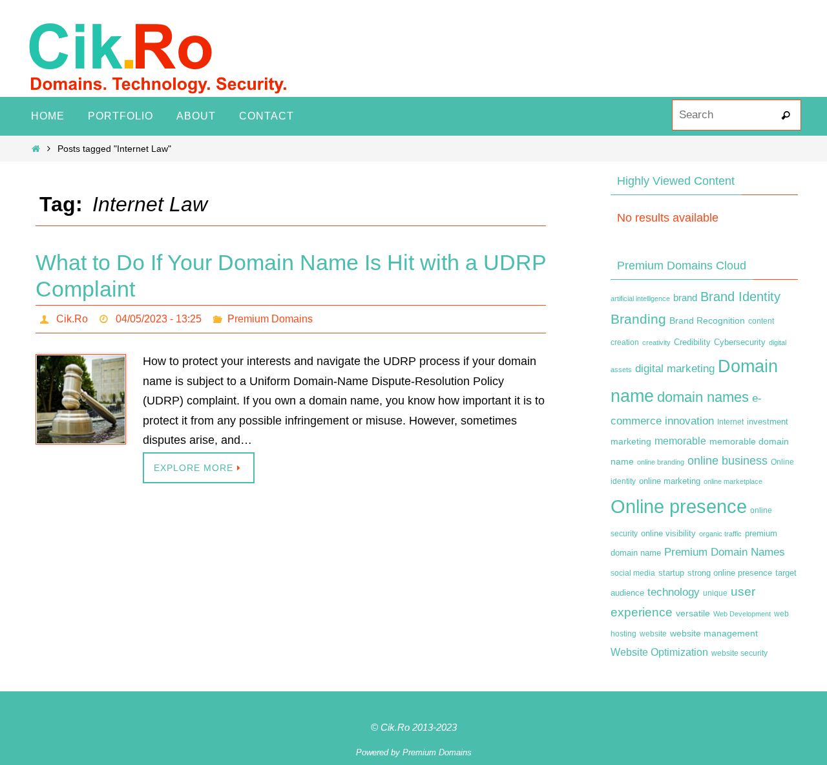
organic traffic (720, 534)
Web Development (742, 614)
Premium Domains (270, 318)
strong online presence (729, 573)
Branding (638, 319)
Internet (730, 421)
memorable (680, 440)
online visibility (668, 533)
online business (727, 460)
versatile (693, 613)
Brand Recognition (707, 320)
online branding (660, 462)
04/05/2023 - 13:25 (159, 318)
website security (739, 653)
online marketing (669, 481)
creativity (656, 342)
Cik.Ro (72, 318)
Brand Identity (740, 296)
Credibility (692, 342)
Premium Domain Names (724, 552)
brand (685, 298)
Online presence (679, 506)
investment (767, 421)
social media (633, 573)
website (653, 634)
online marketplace (733, 481)
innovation (689, 421)
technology (673, 591)
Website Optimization (659, 652)
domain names (703, 397)
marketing (631, 441)
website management (714, 633)
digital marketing (675, 368)
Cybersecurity (740, 342)
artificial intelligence (640, 298)
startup (671, 573)
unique (715, 593)
